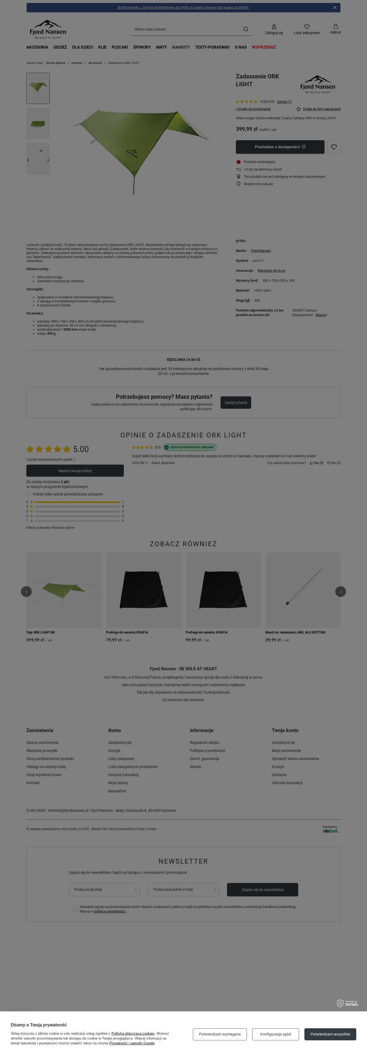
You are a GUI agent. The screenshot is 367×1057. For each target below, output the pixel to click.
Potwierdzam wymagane (220, 1034)
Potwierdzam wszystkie (330, 1034)
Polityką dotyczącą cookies (132, 1033)
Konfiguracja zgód (275, 1034)
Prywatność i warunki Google (131, 1043)
